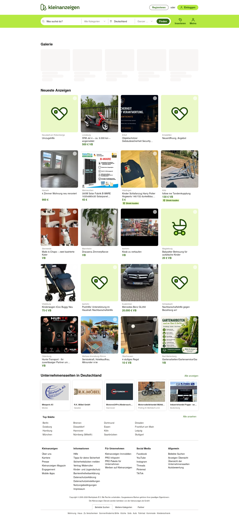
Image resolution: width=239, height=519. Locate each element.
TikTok (140, 473)
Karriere (46, 457)
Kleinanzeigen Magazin (54, 465)
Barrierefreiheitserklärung (86, 473)
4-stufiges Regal (130, 359)
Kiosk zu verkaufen (132, 251)
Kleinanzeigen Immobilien (118, 453)
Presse (45, 461)
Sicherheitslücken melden (86, 461)
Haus (80, 513)
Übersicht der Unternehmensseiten (179, 462)
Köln (106, 430)
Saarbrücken (110, 434)
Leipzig (138, 430)
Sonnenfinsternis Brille (109, 513)
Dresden (139, 422)
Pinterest (141, 469)
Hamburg (47, 430)
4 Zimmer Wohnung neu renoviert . (59, 195)
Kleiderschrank (163, 513)
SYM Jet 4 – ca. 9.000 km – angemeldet (96, 139)
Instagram (142, 461)
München (47, 434)
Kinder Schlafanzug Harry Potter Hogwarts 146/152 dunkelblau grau (138, 196)
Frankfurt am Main (144, 426)
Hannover (78, 430)
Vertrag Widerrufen (83, 465)
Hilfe (75, 453)
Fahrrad (141, 513)
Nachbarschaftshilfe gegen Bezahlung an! (176, 308)
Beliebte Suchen (176, 453)
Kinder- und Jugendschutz (86, 469)
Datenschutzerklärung (84, 477)
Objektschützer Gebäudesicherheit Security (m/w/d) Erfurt (136, 140)
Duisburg (47, 426)
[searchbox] (63, 21)
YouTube (141, 457)
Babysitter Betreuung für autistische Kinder (174, 253)
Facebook (142, 453)
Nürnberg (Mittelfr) (82, 434)
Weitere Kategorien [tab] (123, 507)
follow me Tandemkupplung (176, 193)
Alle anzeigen (191, 375)
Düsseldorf (78, 426)
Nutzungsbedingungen (85, 485)
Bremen (77, 422)
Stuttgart (139, 434)
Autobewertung (176, 467)
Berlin (45, 422)
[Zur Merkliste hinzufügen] (75, 98)
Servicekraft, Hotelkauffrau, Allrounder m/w (96, 361)
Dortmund (109, 422)
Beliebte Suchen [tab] (102, 507)
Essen (107, 426)
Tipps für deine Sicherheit (86, 457)
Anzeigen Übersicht (178, 457)
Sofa (129, 513)
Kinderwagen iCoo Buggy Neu (57, 306)
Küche (123, 513)
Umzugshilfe (48, 138)
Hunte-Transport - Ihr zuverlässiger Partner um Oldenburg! (55, 362)
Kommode (151, 513)
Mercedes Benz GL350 (134, 306)
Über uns (46, 453)
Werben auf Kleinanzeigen (118, 467)
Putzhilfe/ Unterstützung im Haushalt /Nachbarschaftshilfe (97, 308)
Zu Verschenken (91, 513)
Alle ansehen (189, 416)
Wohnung (72, 513)
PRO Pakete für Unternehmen (113, 462)
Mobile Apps (48, 473)
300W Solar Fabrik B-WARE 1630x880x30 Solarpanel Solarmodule (96, 196)
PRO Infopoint (112, 457)
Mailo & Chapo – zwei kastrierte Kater (58, 253)
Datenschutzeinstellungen (86, 481)
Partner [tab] (141, 507)
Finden (163, 21)
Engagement (48, 469)
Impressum (79, 488)
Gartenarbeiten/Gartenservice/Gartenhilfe (183, 359)
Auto (135, 513)
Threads (141, 465)
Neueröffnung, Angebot (174, 138)
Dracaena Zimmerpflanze (95, 251)
